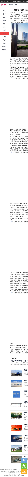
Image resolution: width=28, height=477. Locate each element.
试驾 (4, 27)
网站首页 (11, 4)
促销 (16, 4)
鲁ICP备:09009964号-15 (16, 474)
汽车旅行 (4, 46)
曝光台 (4, 40)
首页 (4, 10)
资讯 (4, 17)
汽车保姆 (4, 49)
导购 (4, 23)
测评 (4, 30)
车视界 (4, 36)
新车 (4, 14)
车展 (4, 43)
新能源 (4, 20)
